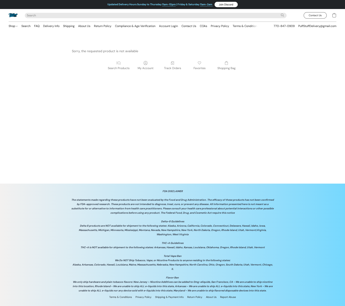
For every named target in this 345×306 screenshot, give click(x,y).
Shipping (69, 26)
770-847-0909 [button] (284, 26)
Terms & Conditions (246, 26)
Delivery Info (51, 26)
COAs (203, 26)
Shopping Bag (226, 68)
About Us (84, 26)
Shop (12, 26)
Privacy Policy (220, 26)
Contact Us (188, 26)
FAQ (37, 26)
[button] (226, 4)
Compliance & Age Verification (135, 26)
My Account (145, 68)
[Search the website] (282, 15)
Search (26, 26)
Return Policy (102, 26)
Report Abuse (228, 297)
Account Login (168, 26)
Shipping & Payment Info (169, 297)
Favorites (200, 68)
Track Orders (172, 68)
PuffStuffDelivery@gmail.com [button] (317, 26)
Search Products (119, 68)
